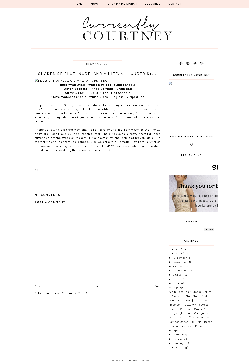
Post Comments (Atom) (71, 293)
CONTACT (174, 4)
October (179, 266)
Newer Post (43, 286)
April (177, 330)
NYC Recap (205, 321)
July (176, 279)
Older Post (153, 286)
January (179, 343)
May (176, 287)
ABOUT (95, 4)
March (177, 334)
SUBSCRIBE (153, 4)
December (180, 257)
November (180, 262)
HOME (79, 4)
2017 (179, 253)
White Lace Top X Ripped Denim (190, 292)
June (176, 283)
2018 (179, 249)
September (181, 270)
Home (98, 286)
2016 (179, 347)
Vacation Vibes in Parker (188, 326)
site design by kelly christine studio (124, 360)
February (179, 339)
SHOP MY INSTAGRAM (122, 4)
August (178, 274)
